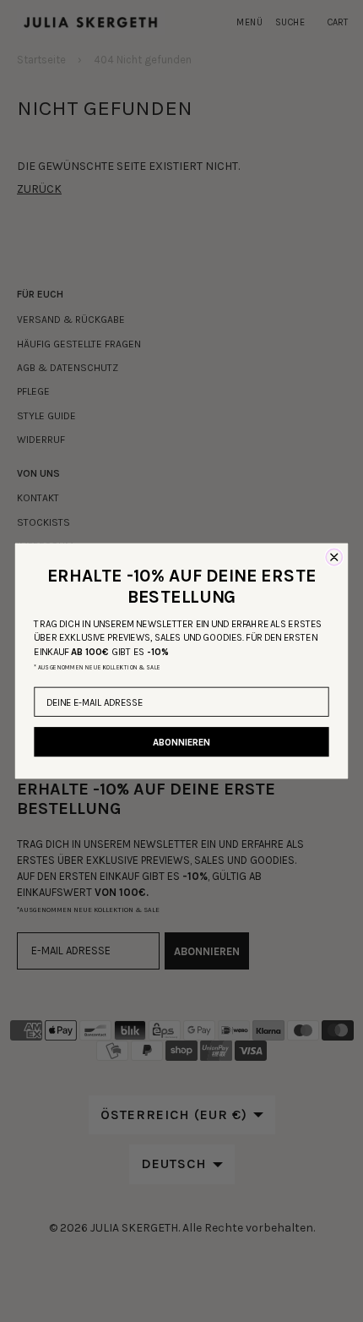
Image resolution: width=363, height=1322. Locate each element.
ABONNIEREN (181, 741)
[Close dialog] (334, 557)
